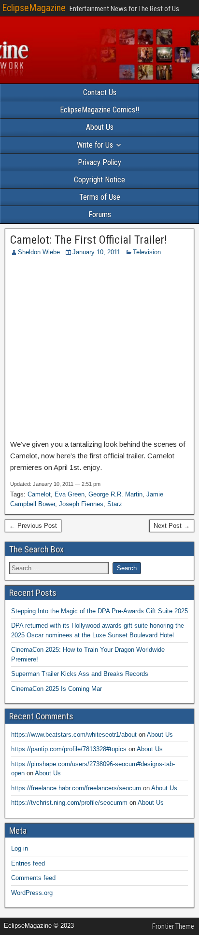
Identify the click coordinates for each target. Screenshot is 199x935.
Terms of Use (99, 197)
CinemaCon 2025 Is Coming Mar (56, 688)
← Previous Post (33, 525)
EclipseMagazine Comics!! (99, 109)
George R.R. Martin (115, 494)
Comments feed (33, 877)
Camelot (39, 494)
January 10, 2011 (96, 252)
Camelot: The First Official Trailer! (88, 240)
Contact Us (99, 92)
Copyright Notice (99, 179)
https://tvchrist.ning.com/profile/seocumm (69, 802)
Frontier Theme (173, 926)
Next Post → (172, 525)
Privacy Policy (99, 162)
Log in (19, 848)
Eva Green (70, 494)
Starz (114, 504)
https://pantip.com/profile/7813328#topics (69, 749)
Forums (99, 214)
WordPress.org (32, 892)
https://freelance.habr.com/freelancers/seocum (76, 788)
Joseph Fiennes (81, 504)
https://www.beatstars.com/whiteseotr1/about (74, 734)
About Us (100, 127)
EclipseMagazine (34, 8)
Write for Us (95, 145)
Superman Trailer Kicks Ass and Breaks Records (79, 673)
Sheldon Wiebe (39, 252)
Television (147, 252)
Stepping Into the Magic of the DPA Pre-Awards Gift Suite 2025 (99, 611)
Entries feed (28, 863)
